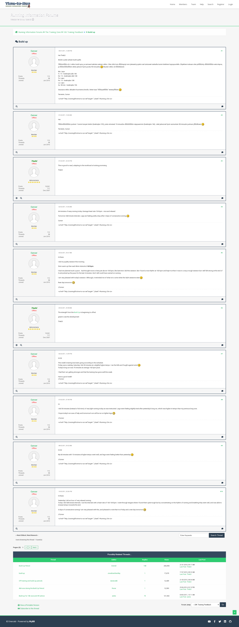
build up (22, 573)
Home (172, 4)
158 (145, 566)
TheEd (189, 567)
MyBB (32, 621)
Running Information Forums (30, 32)
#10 (221, 491)
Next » (35, 547)
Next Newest (32, 535)
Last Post (183, 567)
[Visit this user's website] (16, 198)
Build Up (77, 312)
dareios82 (114, 581)
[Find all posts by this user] (16, 106)
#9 (222, 445)
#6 (222, 308)
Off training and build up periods (30, 581)
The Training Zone (53, 32)
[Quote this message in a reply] (222, 106)
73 (145, 596)
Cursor (34, 51)
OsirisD (114, 566)
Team (193, 4)
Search (210, 4)
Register (220, 4)
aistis (114, 596)
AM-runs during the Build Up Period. (31, 588)
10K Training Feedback (73, 32)
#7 (222, 354)
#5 (222, 253)
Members (183, 4)
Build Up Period (24, 566)
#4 (222, 207)
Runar (114, 588)
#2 (222, 115)
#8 (222, 399)
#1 (222, 51)
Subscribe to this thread (29, 608)
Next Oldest (21, 535)
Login (230, 4)
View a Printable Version (29, 605)
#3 (222, 161)
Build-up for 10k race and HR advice (32, 596)
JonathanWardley (114, 573)
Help (202, 4)
